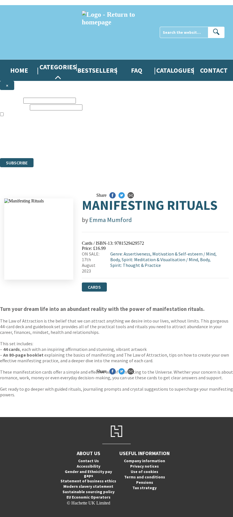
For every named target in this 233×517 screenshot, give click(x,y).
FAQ (136, 70)
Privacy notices (144, 466)
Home (19, 70)
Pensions (144, 482)
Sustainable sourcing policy (89, 491)
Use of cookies (144, 471)
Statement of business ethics (88, 480)
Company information (144, 460)
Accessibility (88, 466)
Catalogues (175, 70)
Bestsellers (97, 70)
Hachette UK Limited (58, 135)
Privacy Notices (113, 145)
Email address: (14, 107)
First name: (11, 100)
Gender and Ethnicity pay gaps (88, 473)
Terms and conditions (144, 477)
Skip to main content (18, 2)
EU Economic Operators (88, 497)
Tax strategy (144, 487)
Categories (57, 67)
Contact (214, 70)
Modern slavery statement (88, 486)
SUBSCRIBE (17, 163)
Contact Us (88, 460)
